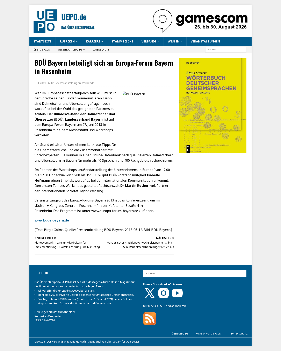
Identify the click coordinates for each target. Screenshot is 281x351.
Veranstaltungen (205, 41)
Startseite (42, 41)
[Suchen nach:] (225, 49)
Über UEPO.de (42, 49)
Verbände (149, 41)
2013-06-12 (46, 83)
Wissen (173, 41)
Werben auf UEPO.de (70, 49)
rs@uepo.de (53, 316)
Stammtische (122, 41)
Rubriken (67, 41)
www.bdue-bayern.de (52, 220)
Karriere (93, 41)
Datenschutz (101, 49)
